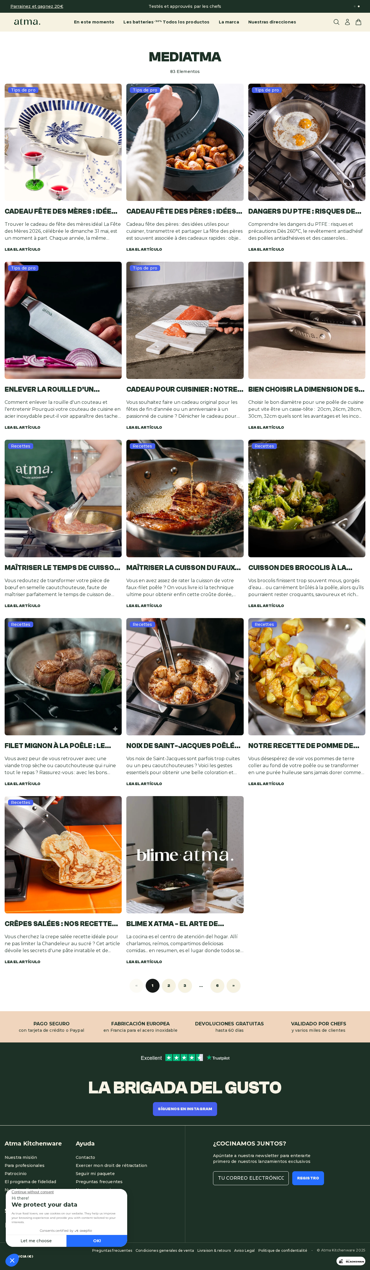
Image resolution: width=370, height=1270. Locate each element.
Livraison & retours (214, 1250)
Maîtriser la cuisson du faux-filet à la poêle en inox (182, 568)
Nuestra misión (21, 1157)
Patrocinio (16, 1173)
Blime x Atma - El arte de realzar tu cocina (172, 924)
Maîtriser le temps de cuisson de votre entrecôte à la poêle (63, 568)
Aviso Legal (244, 1250)
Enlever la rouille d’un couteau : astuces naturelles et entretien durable (62, 390)
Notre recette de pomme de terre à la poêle (300, 746)
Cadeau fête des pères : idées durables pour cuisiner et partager (181, 212)
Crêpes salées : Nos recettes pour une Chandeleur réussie (60, 924)
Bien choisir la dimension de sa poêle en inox (305, 390)
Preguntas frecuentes (99, 1181)
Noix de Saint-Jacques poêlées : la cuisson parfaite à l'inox (184, 746)
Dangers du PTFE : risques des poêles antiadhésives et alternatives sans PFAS (304, 212)
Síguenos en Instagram (185, 1109)
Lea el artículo (22, 249)
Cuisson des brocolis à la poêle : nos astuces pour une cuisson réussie (303, 568)
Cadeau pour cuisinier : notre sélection (181, 390)
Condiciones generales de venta (165, 1250)
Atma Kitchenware (33, 1143)
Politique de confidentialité (282, 1250)
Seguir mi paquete (95, 1173)
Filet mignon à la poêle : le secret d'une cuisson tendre (60, 746)
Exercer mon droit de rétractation (111, 1165)
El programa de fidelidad (30, 1181)
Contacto (85, 1157)
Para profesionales (25, 1165)
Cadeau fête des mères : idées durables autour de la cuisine (62, 212)
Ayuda (85, 1143)
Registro (308, 1178)
